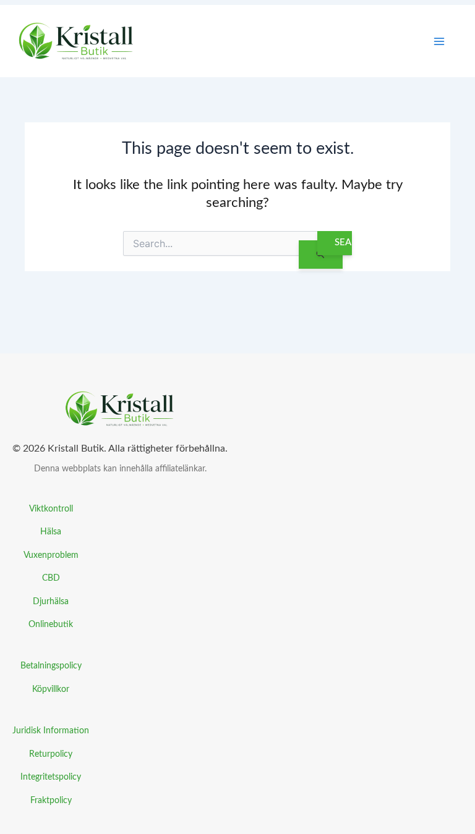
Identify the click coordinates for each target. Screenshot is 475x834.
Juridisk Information (50, 730)
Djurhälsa (51, 601)
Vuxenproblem (51, 555)
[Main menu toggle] (439, 41)
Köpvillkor (50, 689)
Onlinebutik (50, 624)
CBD (51, 578)
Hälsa (50, 531)
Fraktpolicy (51, 800)
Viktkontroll (51, 508)
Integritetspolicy (50, 776)
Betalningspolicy (51, 665)
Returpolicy (50, 754)
